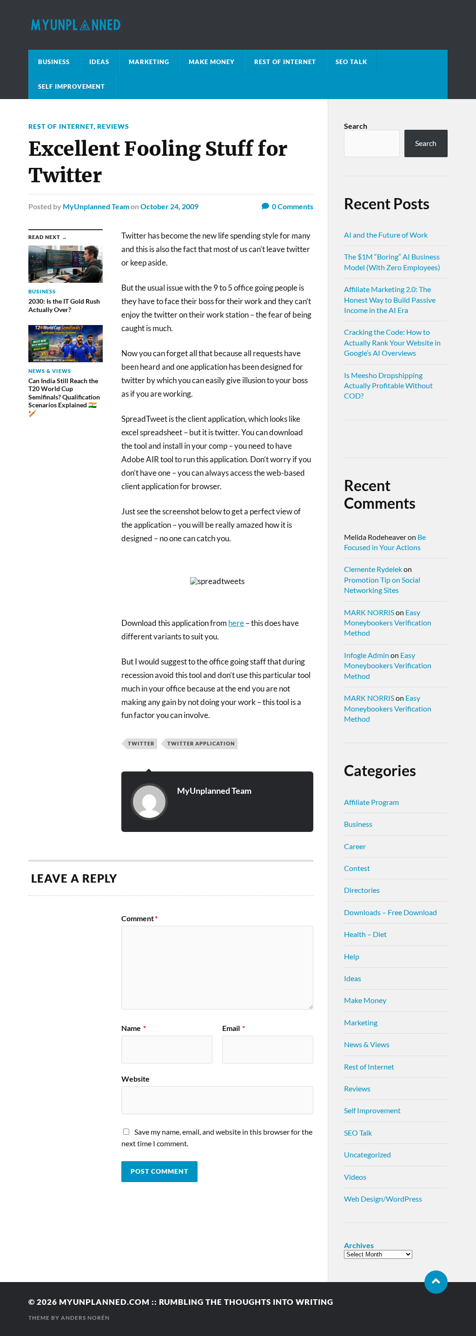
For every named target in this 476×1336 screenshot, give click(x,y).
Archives (359, 1245)
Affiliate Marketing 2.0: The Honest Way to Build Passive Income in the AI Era (390, 299)
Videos (355, 1176)
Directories (362, 889)
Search (355, 125)
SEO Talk (351, 62)
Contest (357, 868)
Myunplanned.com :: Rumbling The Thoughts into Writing (196, 1302)
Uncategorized (367, 1154)
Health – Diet (365, 934)
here (236, 623)
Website (135, 1078)
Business (54, 62)
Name (133, 1028)
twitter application (201, 743)
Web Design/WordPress (383, 1198)
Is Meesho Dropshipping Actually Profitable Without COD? (388, 385)
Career (355, 846)
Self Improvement (71, 86)
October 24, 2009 (169, 206)
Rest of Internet (285, 62)
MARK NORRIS (369, 612)
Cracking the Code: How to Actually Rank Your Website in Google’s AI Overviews (392, 342)
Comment (139, 918)
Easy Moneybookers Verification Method (387, 623)
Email (233, 1028)
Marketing (149, 62)
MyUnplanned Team (96, 206)
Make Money (212, 62)
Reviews (113, 126)
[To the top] (436, 1282)
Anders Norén (85, 1317)
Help (351, 956)
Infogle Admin (366, 655)
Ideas (99, 62)
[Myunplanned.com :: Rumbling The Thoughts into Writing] (237, 25)
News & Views (367, 1044)
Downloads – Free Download (390, 912)
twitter (141, 743)
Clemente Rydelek (373, 569)
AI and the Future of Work (386, 234)
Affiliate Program (371, 802)
